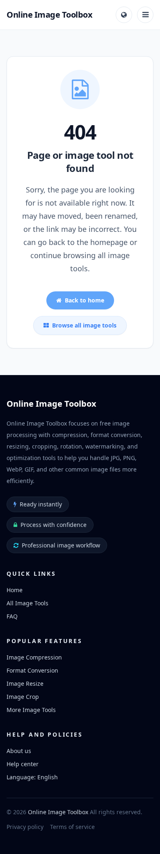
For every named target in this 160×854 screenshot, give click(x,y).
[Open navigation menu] (145, 15)
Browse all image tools (84, 325)
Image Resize (25, 683)
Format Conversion (32, 670)
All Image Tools (27, 603)
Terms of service (72, 827)
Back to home (84, 300)
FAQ (12, 616)
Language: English (32, 777)
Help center (23, 764)
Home (15, 590)
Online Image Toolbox (58, 812)
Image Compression (34, 657)
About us (19, 751)
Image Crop (23, 697)
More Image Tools (31, 710)
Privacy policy (25, 827)
